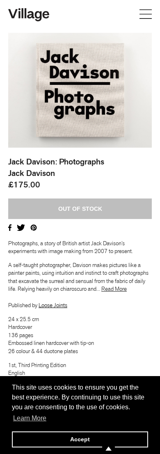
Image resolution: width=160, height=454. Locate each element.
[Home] (28, 14)
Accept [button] (80, 439)
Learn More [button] (29, 418)
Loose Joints (53, 305)
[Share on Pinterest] (33, 226)
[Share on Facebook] (9, 226)
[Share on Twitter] (21, 226)
